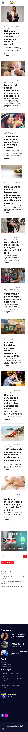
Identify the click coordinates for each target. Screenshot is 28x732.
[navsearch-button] (20, 2)
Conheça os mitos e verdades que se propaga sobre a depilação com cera (13, 504)
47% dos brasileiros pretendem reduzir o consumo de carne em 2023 (11, 349)
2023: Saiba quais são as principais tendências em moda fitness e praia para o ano (13, 454)
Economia (12, 339)
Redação (8, 26)
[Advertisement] (14, 609)
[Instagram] (6, 715)
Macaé (15, 239)
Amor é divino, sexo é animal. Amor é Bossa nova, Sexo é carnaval (11, 142)
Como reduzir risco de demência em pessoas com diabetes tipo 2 (11, 90)
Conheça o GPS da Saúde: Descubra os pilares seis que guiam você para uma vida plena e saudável (12, 195)
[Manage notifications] (3, 729)
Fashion (12, 446)
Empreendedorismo (14, 289)
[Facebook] (2, 715)
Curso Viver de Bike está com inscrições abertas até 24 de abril (13, 247)
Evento (11, 239)
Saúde (11, 28)
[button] (3, 3)
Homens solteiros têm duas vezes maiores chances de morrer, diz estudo (13, 402)
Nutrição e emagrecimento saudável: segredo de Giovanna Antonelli (12, 38)
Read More (7, 55)
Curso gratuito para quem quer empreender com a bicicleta (12, 297)
